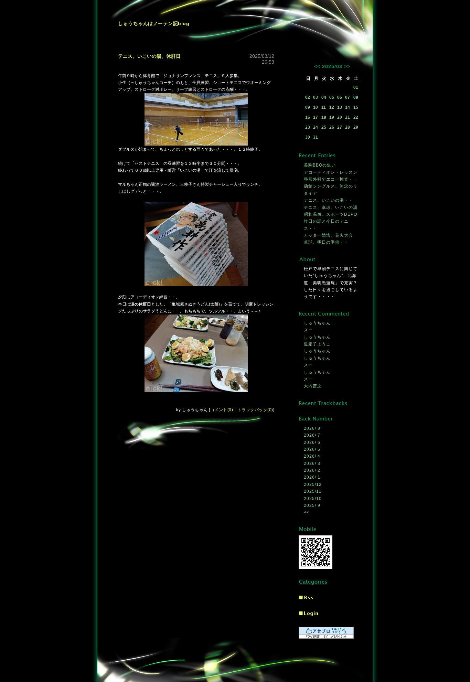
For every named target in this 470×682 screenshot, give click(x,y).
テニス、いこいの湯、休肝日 (149, 56)
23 (307, 127)
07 (347, 97)
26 (331, 127)
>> (347, 66)
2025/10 (313, 498)
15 (355, 107)
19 (331, 117)
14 (347, 107)
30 (307, 137)
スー (308, 330)
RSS (306, 597)
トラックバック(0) (255, 409)
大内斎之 (313, 386)
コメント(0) (221, 409)
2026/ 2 (312, 470)
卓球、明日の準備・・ (326, 242)
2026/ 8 (312, 428)
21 (347, 117)
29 (355, 127)
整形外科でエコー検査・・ (330, 179)
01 (355, 87)
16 (307, 117)
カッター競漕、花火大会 (328, 235)
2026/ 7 (312, 435)
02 (307, 97)
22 (355, 117)
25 (323, 127)
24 (315, 127)
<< (317, 66)
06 (339, 97)
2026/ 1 (312, 477)
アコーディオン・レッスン (330, 172)
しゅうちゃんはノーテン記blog (153, 23)
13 (339, 107)
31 (315, 137)
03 (315, 97)
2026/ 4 (312, 456)
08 (355, 97)
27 (339, 127)
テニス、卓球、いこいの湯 (330, 207)
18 (323, 117)
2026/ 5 (312, 449)
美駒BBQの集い (320, 165)
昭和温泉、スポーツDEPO (330, 214)
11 (323, 107)
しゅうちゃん (317, 323)
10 (315, 107)
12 (331, 107)
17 (315, 117)
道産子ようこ (317, 344)
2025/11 (312, 491)
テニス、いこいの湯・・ (328, 200)
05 (331, 97)
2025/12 (313, 484)
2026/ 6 (312, 442)
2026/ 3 (312, 463)
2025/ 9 (312, 505)
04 (323, 97)
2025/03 (332, 66)
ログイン (308, 614)
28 (347, 127)
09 (307, 107)
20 (339, 117)
